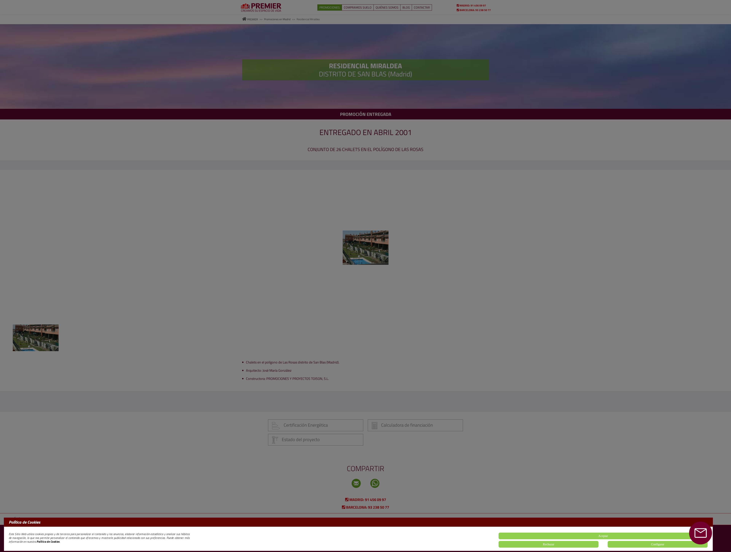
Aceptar (603, 536)
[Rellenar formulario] (700, 533)
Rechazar (548, 544)
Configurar (657, 544)
